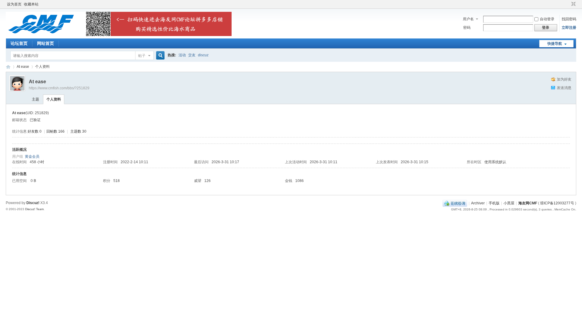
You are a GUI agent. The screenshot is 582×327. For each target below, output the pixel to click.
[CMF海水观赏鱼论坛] (119, 35)
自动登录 (547, 19)
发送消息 (564, 88)
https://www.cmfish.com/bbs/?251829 (59, 88)
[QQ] (455, 203)
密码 (466, 27)
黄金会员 (32, 156)
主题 (35, 99)
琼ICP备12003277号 (557, 203)
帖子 (142, 56)
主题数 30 (78, 131)
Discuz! (32, 203)
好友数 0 (35, 131)
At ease (23, 66)
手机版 (494, 203)
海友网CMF (527, 203)
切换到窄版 (572, 4)
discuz (203, 55)
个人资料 (53, 99)
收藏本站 (31, 4)
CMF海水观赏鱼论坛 (8, 66)
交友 (192, 55)
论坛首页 (19, 43)
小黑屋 (508, 203)
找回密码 (569, 19)
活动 (182, 55)
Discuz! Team (34, 209)
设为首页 (14, 4)
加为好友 (564, 79)
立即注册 (569, 27)
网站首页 (45, 43)
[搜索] (159, 55)
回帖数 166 (55, 131)
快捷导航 (554, 43)
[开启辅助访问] (567, 4)
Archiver (478, 203)
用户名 (468, 19)
